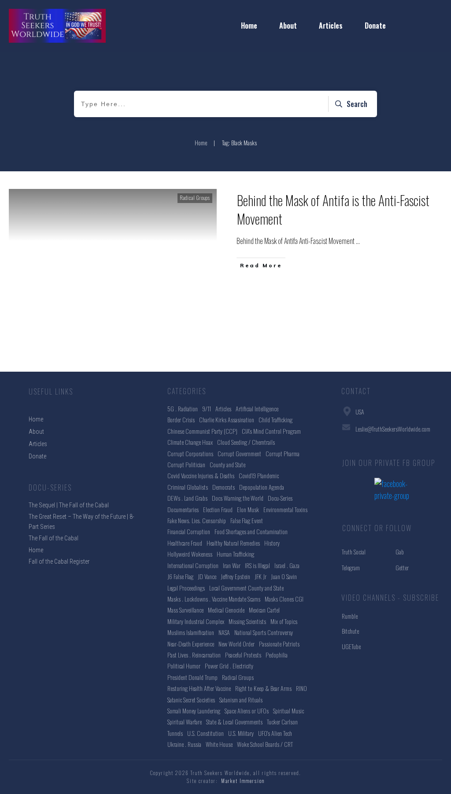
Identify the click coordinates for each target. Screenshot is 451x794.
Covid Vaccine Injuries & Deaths (200, 475)
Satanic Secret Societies (191, 699)
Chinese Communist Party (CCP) (202, 431)
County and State (227, 464)
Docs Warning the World (237, 497)
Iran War (231, 565)
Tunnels (175, 733)
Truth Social (354, 551)
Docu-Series (280, 497)
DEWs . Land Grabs (187, 497)
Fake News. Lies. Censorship (196, 520)
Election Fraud (218, 509)
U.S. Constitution (205, 733)
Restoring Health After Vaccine (199, 688)
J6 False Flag (180, 576)
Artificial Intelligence (257, 408)
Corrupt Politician (186, 464)
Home (36, 550)
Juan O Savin (284, 576)
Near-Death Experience (190, 643)
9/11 (206, 408)
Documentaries (183, 509)
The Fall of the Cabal (53, 538)
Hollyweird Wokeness (189, 553)
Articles (223, 408)
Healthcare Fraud (184, 542)
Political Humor (183, 665)
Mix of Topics (283, 621)
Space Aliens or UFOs (247, 710)
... (358, 241)
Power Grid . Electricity (229, 665)
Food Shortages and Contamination (251, 531)
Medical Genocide (226, 609)
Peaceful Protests (243, 654)
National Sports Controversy (263, 632)
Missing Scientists (247, 621)
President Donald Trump (192, 677)
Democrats (223, 486)
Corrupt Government (239, 453)
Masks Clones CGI (284, 598)
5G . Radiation (182, 408)
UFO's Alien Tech (275, 733)
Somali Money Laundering (193, 710)
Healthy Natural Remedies (233, 542)
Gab (400, 551)
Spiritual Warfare (184, 721)
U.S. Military (241, 733)
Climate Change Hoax (190, 442)
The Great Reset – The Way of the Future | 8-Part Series (81, 521)
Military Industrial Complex (195, 621)
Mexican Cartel (264, 609)
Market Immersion (243, 780)
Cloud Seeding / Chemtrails (246, 442)
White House (219, 744)
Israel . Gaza (286, 565)
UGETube (351, 646)
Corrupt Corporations (190, 453)
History (272, 542)
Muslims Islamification (190, 632)
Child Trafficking (275, 419)
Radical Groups (195, 197)
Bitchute (350, 630)
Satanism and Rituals (240, 699)
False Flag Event (246, 520)
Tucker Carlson (282, 721)
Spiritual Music (288, 710)
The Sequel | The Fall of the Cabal (69, 505)
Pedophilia (277, 654)
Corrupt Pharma (282, 453)
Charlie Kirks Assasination (226, 419)
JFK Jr (260, 576)
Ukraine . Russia (184, 744)
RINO (301, 688)
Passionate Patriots (279, 643)
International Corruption (192, 565)
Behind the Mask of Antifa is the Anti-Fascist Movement (333, 209)
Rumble (350, 615)
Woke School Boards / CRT (265, 744)
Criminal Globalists (187, 486)
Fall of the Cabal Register (59, 561)
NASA (224, 632)
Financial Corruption (188, 531)
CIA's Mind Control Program (271, 431)
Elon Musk (248, 509)
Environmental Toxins (285, 509)
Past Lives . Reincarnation (194, 654)
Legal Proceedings (186, 587)
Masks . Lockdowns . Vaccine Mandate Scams (213, 598)
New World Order (236, 643)
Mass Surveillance (185, 609)
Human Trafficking (235, 553)
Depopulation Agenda (261, 486)
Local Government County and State (246, 587)
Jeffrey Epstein (235, 576)
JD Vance (207, 576)
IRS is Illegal (257, 565)
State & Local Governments (234, 721)
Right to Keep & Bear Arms (263, 688)
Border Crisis (181, 419)
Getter (402, 567)
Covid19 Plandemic (259, 475)
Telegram (351, 567)
